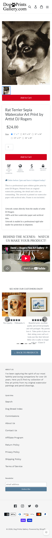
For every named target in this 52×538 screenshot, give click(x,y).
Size (7, 134)
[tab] (18, 343)
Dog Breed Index (14, 409)
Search (9, 401)
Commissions (12, 416)
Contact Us (11, 430)
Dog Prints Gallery (20, 529)
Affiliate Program (14, 437)
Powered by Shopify (37, 529)
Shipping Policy (13, 459)
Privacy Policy (12, 452)
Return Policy (12, 445)
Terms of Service (13, 466)
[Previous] (7, 319)
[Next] (44, 319)
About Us (10, 423)
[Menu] (47, 7)
